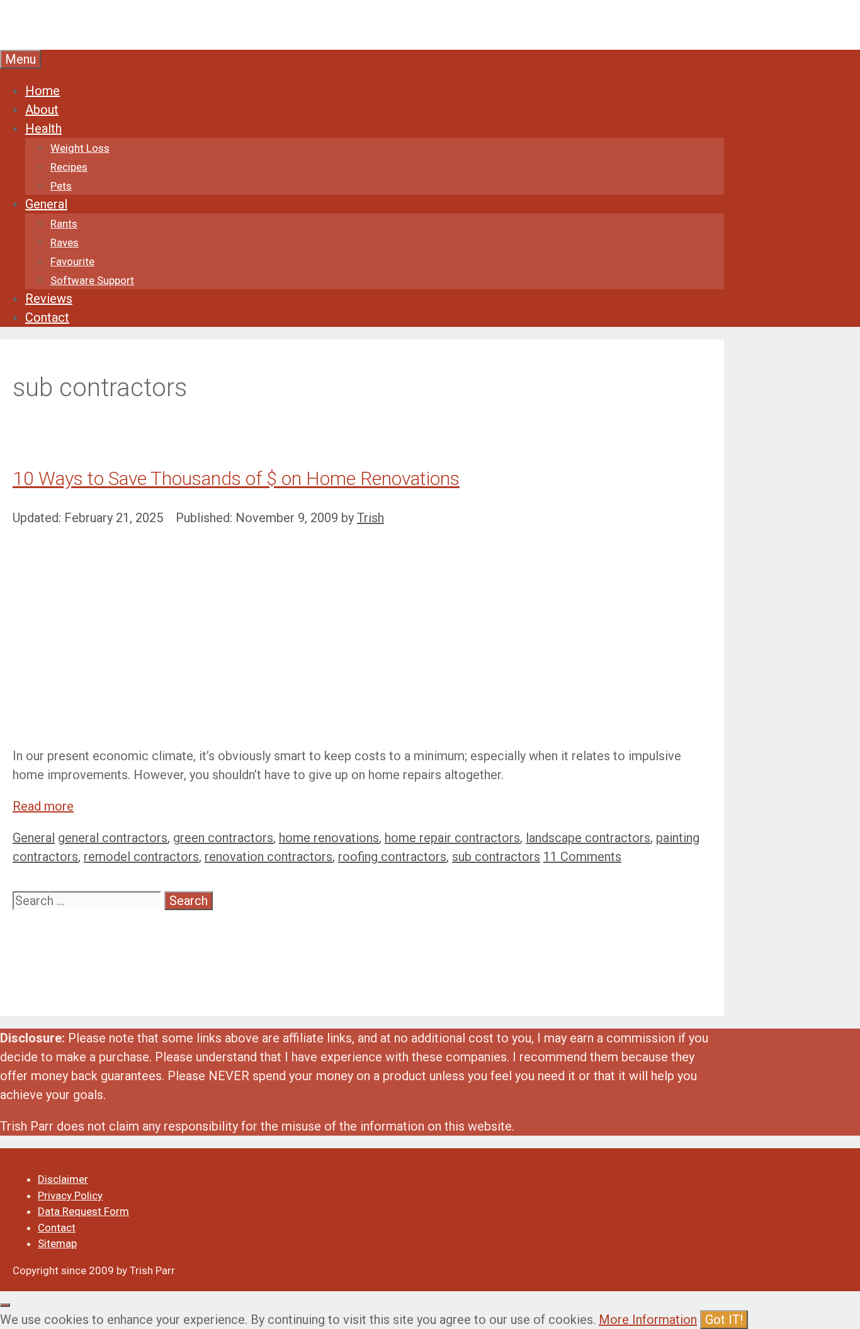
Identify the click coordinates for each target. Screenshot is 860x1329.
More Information (648, 1319)
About (42, 109)
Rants (63, 223)
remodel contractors (141, 856)
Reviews (48, 298)
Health (43, 128)
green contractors (223, 837)
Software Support (92, 280)
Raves (64, 242)
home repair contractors (452, 837)
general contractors (112, 837)
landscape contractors (588, 837)
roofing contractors (392, 856)
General (46, 204)
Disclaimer (63, 1179)
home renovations (329, 837)
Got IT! (724, 1319)
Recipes (69, 167)
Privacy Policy (70, 1195)
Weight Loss (80, 148)
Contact (47, 317)
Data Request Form (83, 1211)
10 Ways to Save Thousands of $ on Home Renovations (236, 478)
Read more (43, 806)
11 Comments (582, 856)
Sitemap (57, 1243)
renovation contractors (268, 856)
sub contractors (496, 856)
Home (42, 90)
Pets (61, 186)
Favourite (72, 261)
